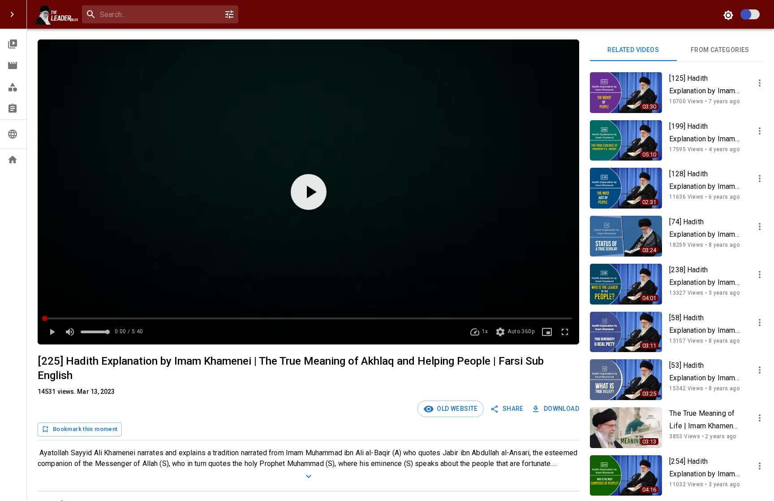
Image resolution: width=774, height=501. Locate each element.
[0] (229, 14)
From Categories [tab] (720, 49)
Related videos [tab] (633, 49)
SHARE (513, 408)
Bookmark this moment (85, 429)
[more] (759, 83)
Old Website (456, 408)
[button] (13, 44)
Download (561, 408)
